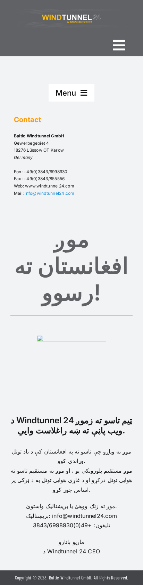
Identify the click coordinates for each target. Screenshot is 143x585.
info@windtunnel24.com (49, 193)
